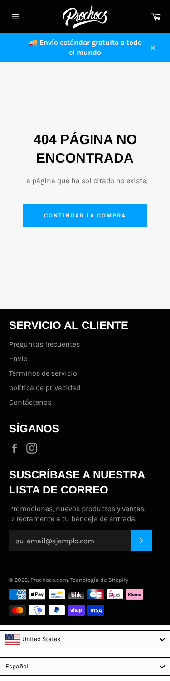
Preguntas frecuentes (44, 344)
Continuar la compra (85, 215)
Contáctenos (30, 402)
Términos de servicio (43, 373)
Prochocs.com (49, 579)
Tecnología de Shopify (99, 579)
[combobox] (85, 639)
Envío (18, 358)
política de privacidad (44, 387)
